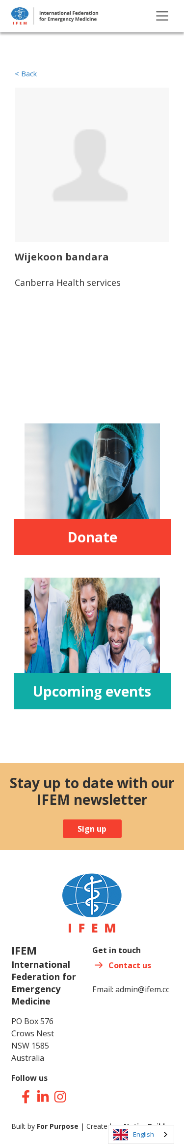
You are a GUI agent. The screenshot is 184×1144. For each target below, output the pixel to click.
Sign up (92, 828)
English (143, 1134)
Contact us (129, 965)
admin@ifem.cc (142, 989)
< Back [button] (26, 73)
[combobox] (141, 1134)
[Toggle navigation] (162, 16)
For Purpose (58, 1126)
